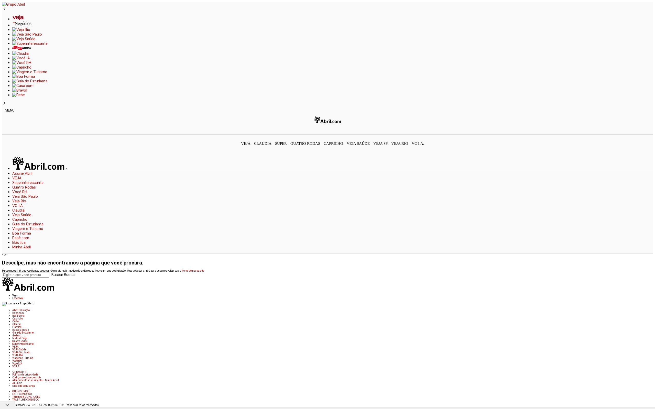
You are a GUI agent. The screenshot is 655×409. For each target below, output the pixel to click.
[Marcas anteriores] (4, 9)
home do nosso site (193, 270)
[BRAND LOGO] (39, 168)
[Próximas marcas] (4, 103)
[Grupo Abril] (13, 4)
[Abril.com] (327, 125)
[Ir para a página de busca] (651, 130)
